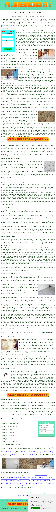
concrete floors (28, 380)
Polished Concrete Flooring (45, 480)
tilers (53, 452)
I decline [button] (37, 508)
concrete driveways (27, 454)
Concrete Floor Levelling (46, 477)
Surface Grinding (29, 480)
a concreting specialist (36, 448)
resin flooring (40, 262)
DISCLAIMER (52, 9)
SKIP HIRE (10, 450)
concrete (20, 153)
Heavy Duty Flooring (12, 483)
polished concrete (19, 20)
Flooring (26, 500)
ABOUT (43, 9)
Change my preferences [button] (45, 508)
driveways (46, 450)
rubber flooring (48, 451)
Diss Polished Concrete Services (14, 419)
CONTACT (47, 9)
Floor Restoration (19, 477)
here (29, 415)
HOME (36, 9)
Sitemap (2, 500)
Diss (25, 144)
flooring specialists (7, 455)
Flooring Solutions (27, 482)
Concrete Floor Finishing (41, 482)
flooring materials (25, 36)
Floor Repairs (9, 477)
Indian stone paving (7, 451)
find (5, 402)
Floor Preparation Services (9, 479)
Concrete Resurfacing (32, 477)
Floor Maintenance (24, 479)
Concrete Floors (21, 500)
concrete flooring (12, 411)
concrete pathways (29, 452)
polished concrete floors (26, 381)
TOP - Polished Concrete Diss (9, 490)
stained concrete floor (29, 230)
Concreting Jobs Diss (41, 475)
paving (21, 450)
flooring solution (38, 412)
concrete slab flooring (36, 372)
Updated (15, 500)
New (12, 500)
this (15, 334)
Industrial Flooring (15, 480)
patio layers (11, 454)
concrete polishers (25, 150)
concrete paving (33, 450)
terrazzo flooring (10, 296)
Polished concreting (7, 144)
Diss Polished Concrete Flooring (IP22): (13, 19)
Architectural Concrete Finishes (40, 479)
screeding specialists (11, 452)
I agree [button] (33, 508)
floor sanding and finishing (28, 451)
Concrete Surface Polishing (15, 485)
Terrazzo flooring (6, 276)
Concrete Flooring (8, 500)
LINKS (39, 9)
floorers (42, 452)
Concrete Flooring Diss (26, 490)
